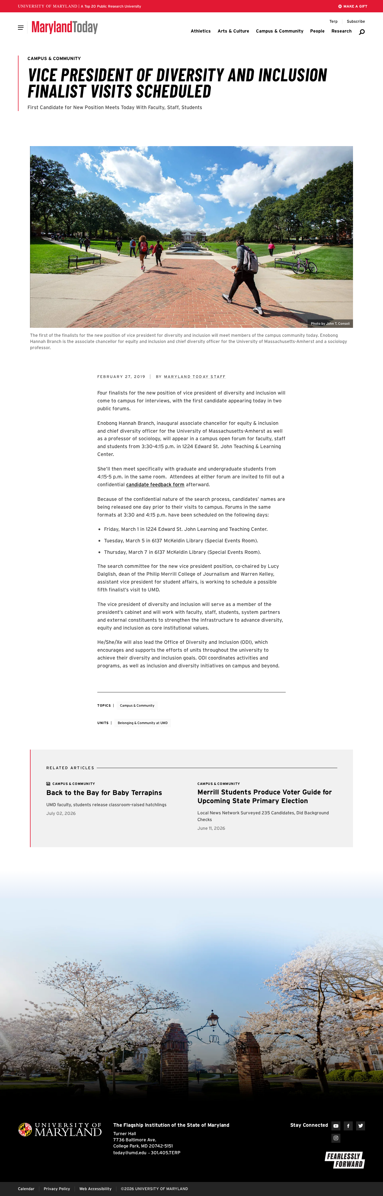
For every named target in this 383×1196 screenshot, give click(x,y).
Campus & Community (137, 705)
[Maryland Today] (65, 27)
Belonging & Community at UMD (143, 723)
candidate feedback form (155, 484)
